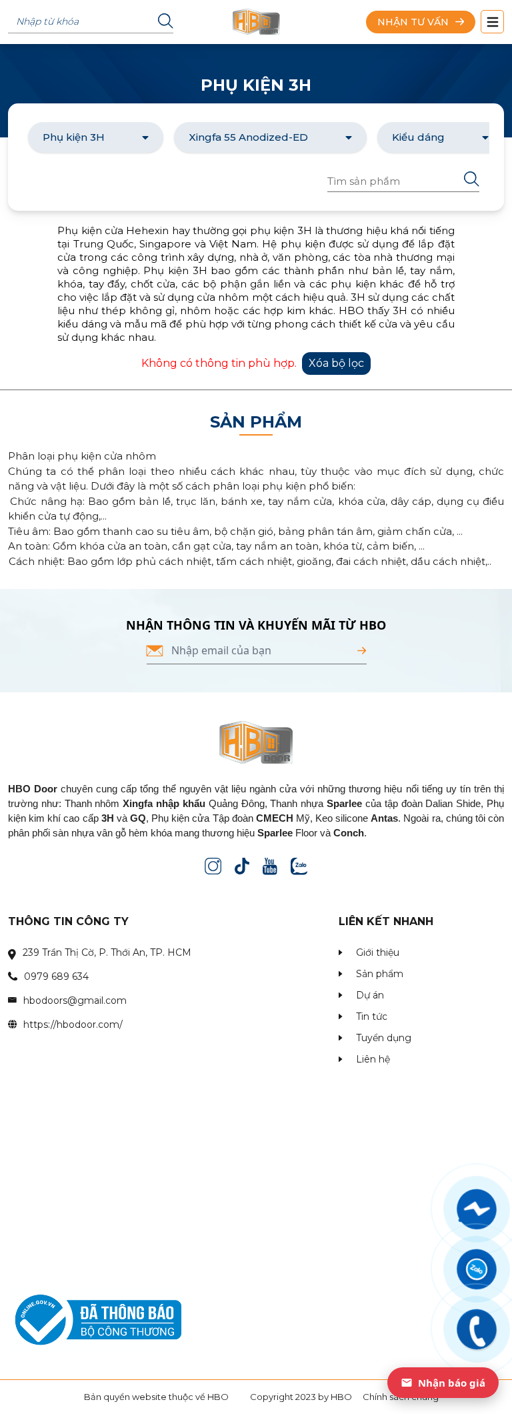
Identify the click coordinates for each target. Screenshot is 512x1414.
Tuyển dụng (383, 1038)
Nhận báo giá (451, 1382)
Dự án (370, 995)
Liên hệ (373, 1059)
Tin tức (371, 1016)
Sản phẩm (379, 974)
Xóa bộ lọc (336, 363)
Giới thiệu (377, 952)
